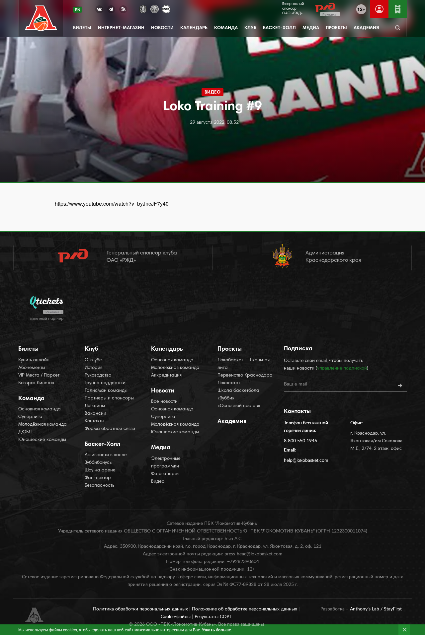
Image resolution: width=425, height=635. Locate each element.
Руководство (98, 375)
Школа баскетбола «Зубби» (238, 394)
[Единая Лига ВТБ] (143, 8)
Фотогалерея (165, 474)
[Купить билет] (397, 9)
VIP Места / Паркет (38, 375)
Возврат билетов (36, 383)
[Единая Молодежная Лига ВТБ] (154, 8)
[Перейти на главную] (41, 18)
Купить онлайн (33, 360)
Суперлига (30, 417)
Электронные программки (166, 463)
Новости (162, 28)
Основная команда (39, 409)
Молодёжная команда (42, 424)
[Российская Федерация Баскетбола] (166, 8)
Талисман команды (106, 390)
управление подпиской (342, 368)
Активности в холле (106, 455)
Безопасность (99, 485)
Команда (226, 28)
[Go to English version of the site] (77, 9)
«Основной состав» (238, 406)
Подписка (298, 349)
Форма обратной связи (110, 429)
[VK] (99, 10)
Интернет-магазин (121, 28)
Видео (157, 481)
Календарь (194, 28)
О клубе (93, 360)
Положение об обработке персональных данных (245, 609)
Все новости (164, 401)
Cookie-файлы (176, 616)
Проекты (336, 28)
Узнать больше (216, 630)
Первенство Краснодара (245, 375)
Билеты (82, 28)
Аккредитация (166, 375)
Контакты (94, 421)
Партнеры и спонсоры (109, 398)
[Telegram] (111, 10)
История (93, 368)
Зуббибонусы (99, 462)
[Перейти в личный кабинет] (379, 9)
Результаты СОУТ (213, 616)
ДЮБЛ (25, 432)
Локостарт (228, 383)
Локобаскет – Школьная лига (243, 364)
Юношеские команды (42, 440)
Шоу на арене (100, 470)
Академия (366, 28)
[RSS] (123, 10)
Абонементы (31, 368)
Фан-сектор (98, 478)
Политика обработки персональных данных (141, 609)
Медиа (310, 28)
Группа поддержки (105, 383)
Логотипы (95, 406)
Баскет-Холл (279, 28)
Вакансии (95, 413)
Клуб (250, 28)
